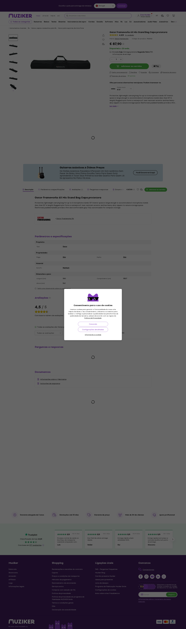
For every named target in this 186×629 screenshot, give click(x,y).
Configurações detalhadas (93, 329)
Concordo (93, 324)
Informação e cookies (93, 335)
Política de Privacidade (92, 318)
